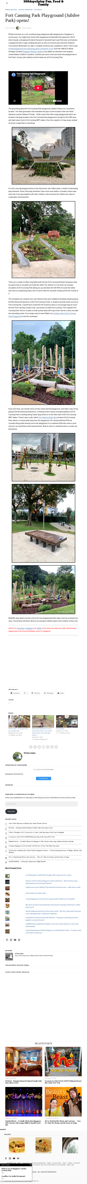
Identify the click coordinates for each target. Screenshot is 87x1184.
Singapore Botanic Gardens (33, 51)
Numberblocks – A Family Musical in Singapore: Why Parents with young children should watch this (41, 841)
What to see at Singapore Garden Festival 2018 (13, 1169)
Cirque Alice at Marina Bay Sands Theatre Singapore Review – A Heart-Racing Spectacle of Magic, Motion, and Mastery (45, 851)
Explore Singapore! (25, 9)
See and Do (38, 9)
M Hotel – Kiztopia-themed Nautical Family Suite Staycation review (31, 828)
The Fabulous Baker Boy (47, 417)
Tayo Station (60, 729)
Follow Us (43, 778)
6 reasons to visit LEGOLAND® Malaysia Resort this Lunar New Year (32, 837)
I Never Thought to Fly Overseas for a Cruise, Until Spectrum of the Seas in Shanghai (36, 832)
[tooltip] (30, 747)
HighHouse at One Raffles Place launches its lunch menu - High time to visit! (53, 887)
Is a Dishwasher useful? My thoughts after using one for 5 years (48, 875)
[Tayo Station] (67, 721)
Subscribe (11, 811)
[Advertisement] (33, 64)
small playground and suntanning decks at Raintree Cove (31, 49)
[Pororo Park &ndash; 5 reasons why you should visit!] (19, 721)
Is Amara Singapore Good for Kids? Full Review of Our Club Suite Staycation (34, 846)
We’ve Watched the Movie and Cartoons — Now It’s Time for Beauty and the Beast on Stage (39, 857)
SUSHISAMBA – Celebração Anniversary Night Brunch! (27, 861)
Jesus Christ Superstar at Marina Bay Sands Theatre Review (28, 823)
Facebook (9, 785)
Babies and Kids (11, 9)
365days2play (26, 28)
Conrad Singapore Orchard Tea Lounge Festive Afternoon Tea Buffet (50, 899)
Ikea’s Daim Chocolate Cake (36, 893)
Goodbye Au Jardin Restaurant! (13, 1176)
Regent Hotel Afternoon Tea (15, 1179)
